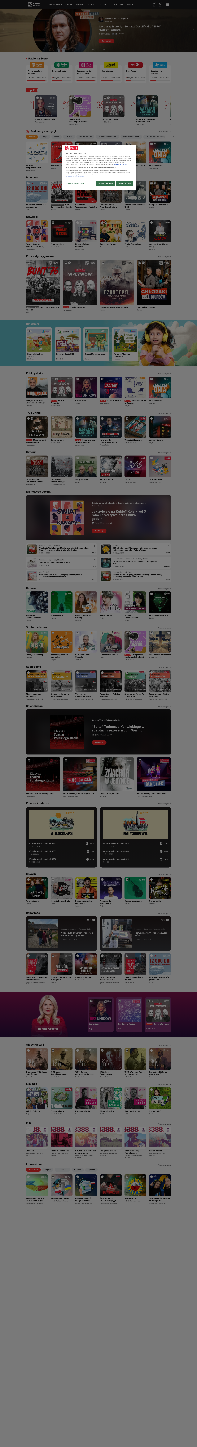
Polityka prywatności (120, 164)
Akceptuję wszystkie (125, 183)
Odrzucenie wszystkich (106, 183)
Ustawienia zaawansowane (75, 183)
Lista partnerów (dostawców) (75, 176)
